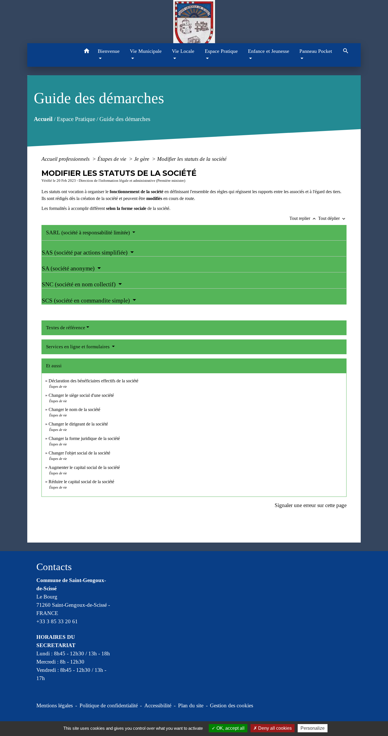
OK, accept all (230, 728)
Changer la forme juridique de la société (84, 438)
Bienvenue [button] (109, 51)
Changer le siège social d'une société (81, 395)
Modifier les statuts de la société (191, 159)
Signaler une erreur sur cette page (311, 505)
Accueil (43, 119)
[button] (86, 52)
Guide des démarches (124, 119)
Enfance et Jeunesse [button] (268, 51)
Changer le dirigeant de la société (78, 424)
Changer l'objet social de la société (79, 453)
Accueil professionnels (66, 159)
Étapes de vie (112, 159)
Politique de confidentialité (109, 705)
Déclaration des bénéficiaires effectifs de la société (93, 380)
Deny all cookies (274, 728)
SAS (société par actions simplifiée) (85, 252)
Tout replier (303, 218)
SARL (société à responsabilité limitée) (88, 232)
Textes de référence (65, 327)
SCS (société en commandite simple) (86, 300)
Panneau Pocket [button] (315, 51)
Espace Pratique (76, 119)
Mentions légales (54, 705)
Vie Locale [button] (183, 51)
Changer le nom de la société (74, 409)
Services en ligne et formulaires (78, 346)
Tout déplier (332, 218)
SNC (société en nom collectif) (79, 284)
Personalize (313, 728)
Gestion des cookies (231, 705)
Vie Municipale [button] (146, 51)
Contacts (54, 566)
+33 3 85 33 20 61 (57, 621)
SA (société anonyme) (69, 268)
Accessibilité (157, 705)
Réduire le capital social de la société (81, 481)
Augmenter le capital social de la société (84, 467)
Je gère (142, 159)
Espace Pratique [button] (221, 51)
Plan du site (190, 705)
